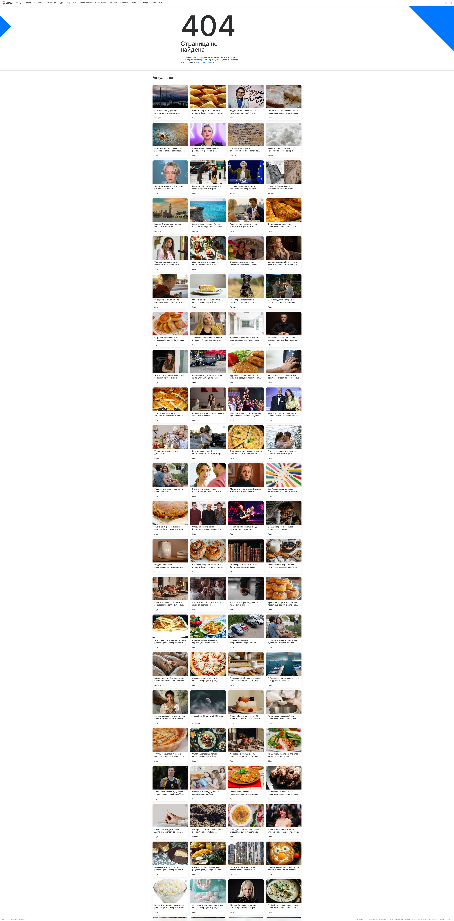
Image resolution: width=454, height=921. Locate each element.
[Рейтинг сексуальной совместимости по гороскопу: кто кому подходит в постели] (208, 443)
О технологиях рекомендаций (375, 919)
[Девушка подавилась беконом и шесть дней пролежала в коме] (246, 329)
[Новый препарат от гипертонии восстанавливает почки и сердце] (283, 367)
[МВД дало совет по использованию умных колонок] (170, 556)
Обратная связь (444, 919)
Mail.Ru (4, 919)
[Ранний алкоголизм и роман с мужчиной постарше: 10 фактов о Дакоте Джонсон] (283, 821)
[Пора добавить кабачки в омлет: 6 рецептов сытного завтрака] (246, 821)
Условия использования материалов (424, 919)
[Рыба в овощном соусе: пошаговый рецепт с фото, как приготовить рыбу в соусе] (246, 783)
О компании (13, 919)
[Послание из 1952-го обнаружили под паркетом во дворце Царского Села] (246, 140)
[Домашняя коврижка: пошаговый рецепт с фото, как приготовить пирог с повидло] (170, 632)
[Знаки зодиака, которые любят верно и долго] (170, 481)
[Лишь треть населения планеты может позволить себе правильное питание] (283, 745)
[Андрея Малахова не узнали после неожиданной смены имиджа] (246, 102)
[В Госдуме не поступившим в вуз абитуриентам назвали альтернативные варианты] (283, 670)
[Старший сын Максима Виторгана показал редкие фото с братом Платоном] (208, 518)
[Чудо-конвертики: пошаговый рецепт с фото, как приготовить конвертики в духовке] (208, 102)
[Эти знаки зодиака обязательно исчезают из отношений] (170, 367)
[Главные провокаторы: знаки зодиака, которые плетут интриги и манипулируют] (246, 216)
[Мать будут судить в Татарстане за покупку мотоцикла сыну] (208, 367)
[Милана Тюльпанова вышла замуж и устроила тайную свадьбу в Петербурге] (246, 897)
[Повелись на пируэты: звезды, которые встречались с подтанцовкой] (246, 518)
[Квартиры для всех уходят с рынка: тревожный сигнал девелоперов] (246, 859)
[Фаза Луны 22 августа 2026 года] (208, 708)
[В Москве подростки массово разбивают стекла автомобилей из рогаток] (170, 140)
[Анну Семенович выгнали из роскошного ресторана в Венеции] (208, 140)
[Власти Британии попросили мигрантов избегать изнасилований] (170, 216)
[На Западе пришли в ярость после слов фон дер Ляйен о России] (246, 178)
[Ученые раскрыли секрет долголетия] (170, 443)
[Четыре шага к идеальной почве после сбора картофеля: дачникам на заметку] (208, 821)
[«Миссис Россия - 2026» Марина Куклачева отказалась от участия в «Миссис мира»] (246, 405)
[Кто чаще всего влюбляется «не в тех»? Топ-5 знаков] (208, 405)
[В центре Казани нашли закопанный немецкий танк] (283, 178)
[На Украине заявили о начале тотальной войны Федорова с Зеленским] (283, 329)
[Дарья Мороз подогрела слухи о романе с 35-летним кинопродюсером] (170, 178)
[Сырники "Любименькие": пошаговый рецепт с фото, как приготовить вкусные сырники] (170, 329)
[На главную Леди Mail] (9, 3)
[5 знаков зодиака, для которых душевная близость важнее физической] (283, 632)
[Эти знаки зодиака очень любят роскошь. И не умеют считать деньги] (208, 329)
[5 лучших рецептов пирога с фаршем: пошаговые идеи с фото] (170, 745)
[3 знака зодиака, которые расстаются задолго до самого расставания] (208, 481)
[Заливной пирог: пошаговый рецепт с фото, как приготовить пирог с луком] (170, 518)
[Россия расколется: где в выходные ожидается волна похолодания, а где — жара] (246, 291)
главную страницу (206, 62)
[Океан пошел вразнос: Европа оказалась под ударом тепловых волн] (208, 216)
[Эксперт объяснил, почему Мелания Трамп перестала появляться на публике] (170, 254)
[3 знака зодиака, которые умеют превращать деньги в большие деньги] (170, 708)
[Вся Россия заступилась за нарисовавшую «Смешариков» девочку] (283, 481)
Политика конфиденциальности (399, 919)
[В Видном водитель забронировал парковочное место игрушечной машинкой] (246, 632)
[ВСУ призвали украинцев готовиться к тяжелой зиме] (170, 102)
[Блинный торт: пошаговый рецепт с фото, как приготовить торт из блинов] (170, 859)
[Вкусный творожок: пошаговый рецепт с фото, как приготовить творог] (170, 897)
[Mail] (3, 3)
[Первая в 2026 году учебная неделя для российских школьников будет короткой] (208, 783)
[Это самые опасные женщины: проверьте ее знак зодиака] (283, 443)
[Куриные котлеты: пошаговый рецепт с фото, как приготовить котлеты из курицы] (246, 367)
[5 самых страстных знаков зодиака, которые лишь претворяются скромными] (283, 518)
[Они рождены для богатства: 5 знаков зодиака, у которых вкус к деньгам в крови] (283, 254)
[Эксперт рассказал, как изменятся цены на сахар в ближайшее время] (283, 140)
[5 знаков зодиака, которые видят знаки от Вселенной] (208, 594)
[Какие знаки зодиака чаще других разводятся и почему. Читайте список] (170, 821)
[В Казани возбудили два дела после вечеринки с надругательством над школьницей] (246, 594)
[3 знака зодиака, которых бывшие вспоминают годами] (246, 254)
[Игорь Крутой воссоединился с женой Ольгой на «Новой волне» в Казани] (283, 405)
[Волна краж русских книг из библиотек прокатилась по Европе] (246, 556)
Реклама (22, 919)
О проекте (360, 919)
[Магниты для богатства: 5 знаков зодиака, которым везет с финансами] (246, 481)
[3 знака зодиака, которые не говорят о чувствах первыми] (283, 291)
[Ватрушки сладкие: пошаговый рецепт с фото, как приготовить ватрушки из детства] (208, 556)
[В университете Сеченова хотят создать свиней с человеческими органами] (170, 670)
